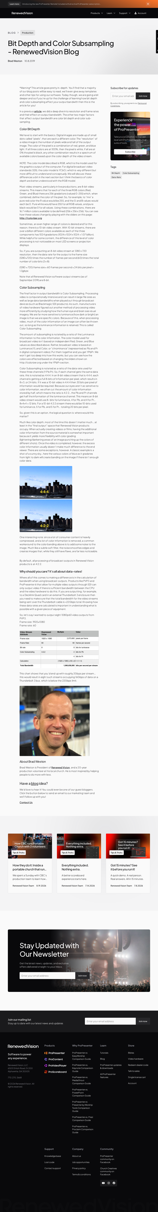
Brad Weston (15, 60)
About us (76, 1156)
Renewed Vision (60, 767)
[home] (22, 13)
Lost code (49, 1162)
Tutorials (104, 1052)
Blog (12, 32)
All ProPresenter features (108, 1075)
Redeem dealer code (138, 1065)
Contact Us (26, 802)
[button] (68, 13)
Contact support (52, 1168)
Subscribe (130, 151)
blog (34, 783)
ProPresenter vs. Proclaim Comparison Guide (82, 1129)
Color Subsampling (131, 173)
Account (132, 1083)
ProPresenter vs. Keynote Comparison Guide (82, 1068)
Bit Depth (116, 173)
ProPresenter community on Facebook (107, 1159)
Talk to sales (134, 1071)
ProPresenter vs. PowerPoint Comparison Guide (81, 1092)
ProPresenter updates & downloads (111, 1066)
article (38, 111)
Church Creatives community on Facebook (108, 1171)
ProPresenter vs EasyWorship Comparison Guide (81, 1055)
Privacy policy (79, 1168)
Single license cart (137, 1077)
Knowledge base (52, 1156)
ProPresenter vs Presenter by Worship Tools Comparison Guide (82, 1106)
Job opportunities (80, 1162)
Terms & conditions (81, 1174)
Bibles (131, 1052)
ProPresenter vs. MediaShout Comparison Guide (81, 1080)
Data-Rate (116, 177)
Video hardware (135, 1058)
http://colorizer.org (31, 218)
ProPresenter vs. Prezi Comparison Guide (82, 1118)
